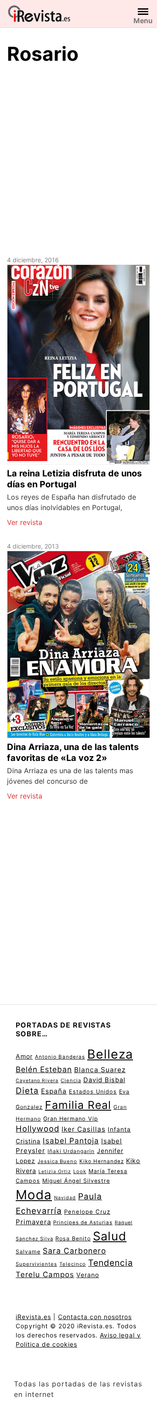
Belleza (110, 1054)
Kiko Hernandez (101, 1161)
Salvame (28, 1251)
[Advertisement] (78, 158)
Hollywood (37, 1128)
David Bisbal (104, 1080)
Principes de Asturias (83, 1222)
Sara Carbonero (74, 1250)
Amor (24, 1056)
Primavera (33, 1222)
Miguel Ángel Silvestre (76, 1180)
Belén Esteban (44, 1069)
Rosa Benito (73, 1238)
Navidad (65, 1198)
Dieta (27, 1091)
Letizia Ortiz (54, 1171)
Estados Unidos (93, 1091)
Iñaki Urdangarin (71, 1151)
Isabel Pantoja (71, 1140)
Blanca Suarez (100, 1070)
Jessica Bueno (57, 1161)
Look (79, 1171)
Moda (34, 1194)
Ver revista (24, 522)
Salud (109, 1236)
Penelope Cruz (87, 1211)
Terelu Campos (45, 1274)
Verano (87, 1274)
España (54, 1091)
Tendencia (110, 1262)
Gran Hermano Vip (70, 1118)
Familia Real (78, 1104)
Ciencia (71, 1080)
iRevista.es (33, 1316)
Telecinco (72, 1264)
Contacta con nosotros (95, 1316)
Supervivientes (36, 1264)
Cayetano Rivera (37, 1081)
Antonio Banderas (60, 1057)
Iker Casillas (83, 1129)
